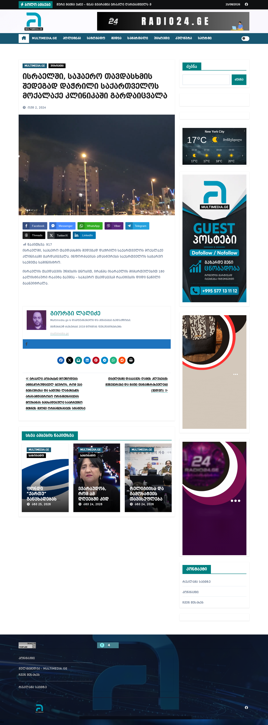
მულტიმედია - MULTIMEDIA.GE (43, 668)
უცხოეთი (162, 38)
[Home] (24, 38)
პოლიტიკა (72, 38)
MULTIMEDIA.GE (44, 38)
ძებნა (191, 66)
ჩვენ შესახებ (192, 602)
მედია (116, 38)
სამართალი (137, 38)
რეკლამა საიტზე (196, 582)
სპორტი (205, 38)
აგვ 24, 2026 (92, 504)
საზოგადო (96, 38)
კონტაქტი (190, 592)
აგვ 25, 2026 (41, 504)
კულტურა (183, 38)
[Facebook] (26, 344)
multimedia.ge (59, 333)
